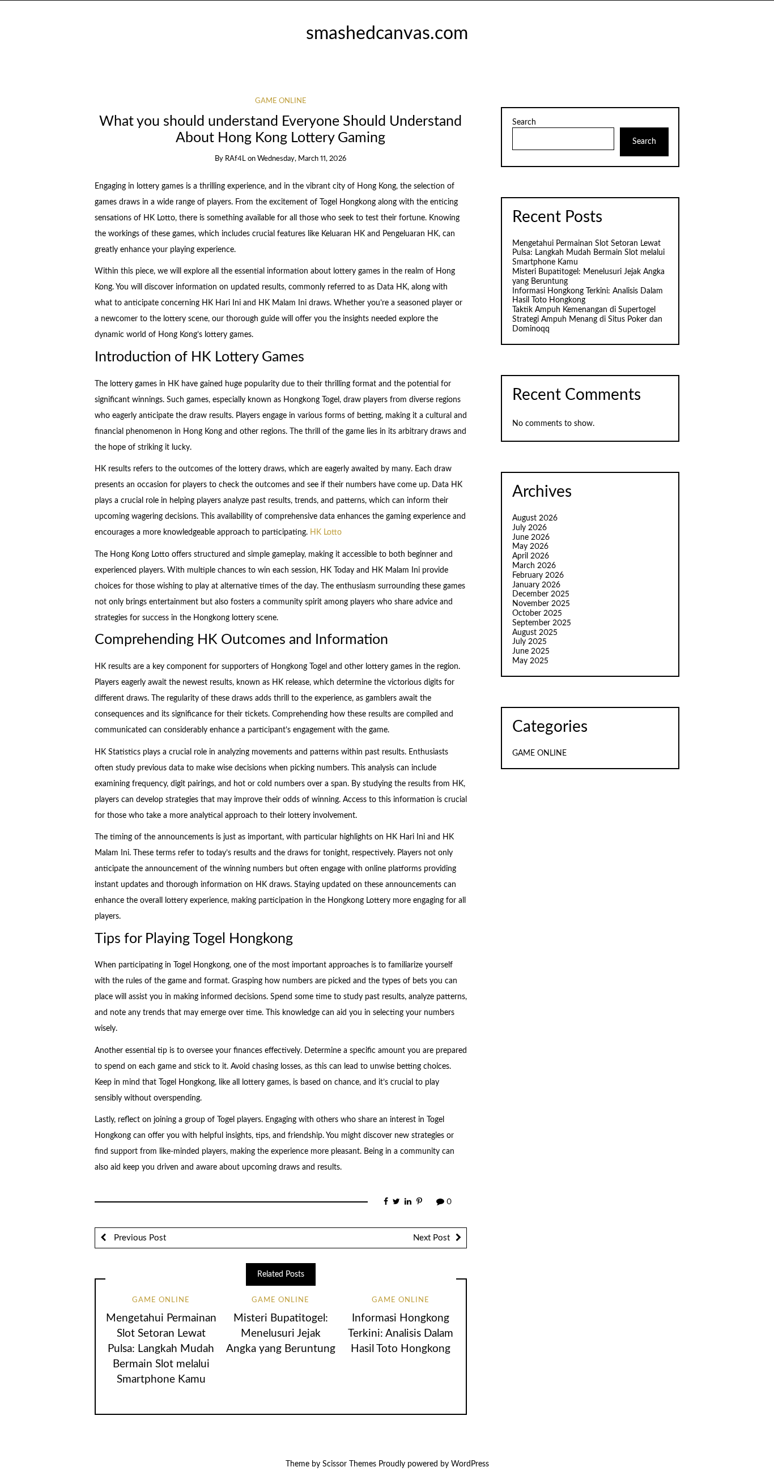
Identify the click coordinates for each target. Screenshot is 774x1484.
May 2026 (530, 547)
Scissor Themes (349, 1464)
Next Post (431, 1238)
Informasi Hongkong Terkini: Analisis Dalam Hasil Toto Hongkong (400, 1333)
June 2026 (531, 537)
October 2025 (537, 613)
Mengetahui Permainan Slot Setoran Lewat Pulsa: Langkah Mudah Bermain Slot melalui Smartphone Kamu (161, 1349)
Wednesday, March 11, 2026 (301, 159)
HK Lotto (326, 532)
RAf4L (235, 159)
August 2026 (535, 518)
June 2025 (531, 651)
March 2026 (534, 566)
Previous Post (139, 1238)
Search (524, 122)
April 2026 (530, 556)
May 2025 (530, 661)
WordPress (470, 1464)
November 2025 (541, 604)
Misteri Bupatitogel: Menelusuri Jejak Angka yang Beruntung (280, 1333)
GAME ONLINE (281, 101)
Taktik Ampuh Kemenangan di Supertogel (584, 310)
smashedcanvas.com (387, 33)
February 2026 (538, 575)
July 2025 (529, 642)
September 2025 (541, 623)
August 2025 (535, 633)
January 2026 (536, 585)
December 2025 (540, 594)
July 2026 (529, 528)
